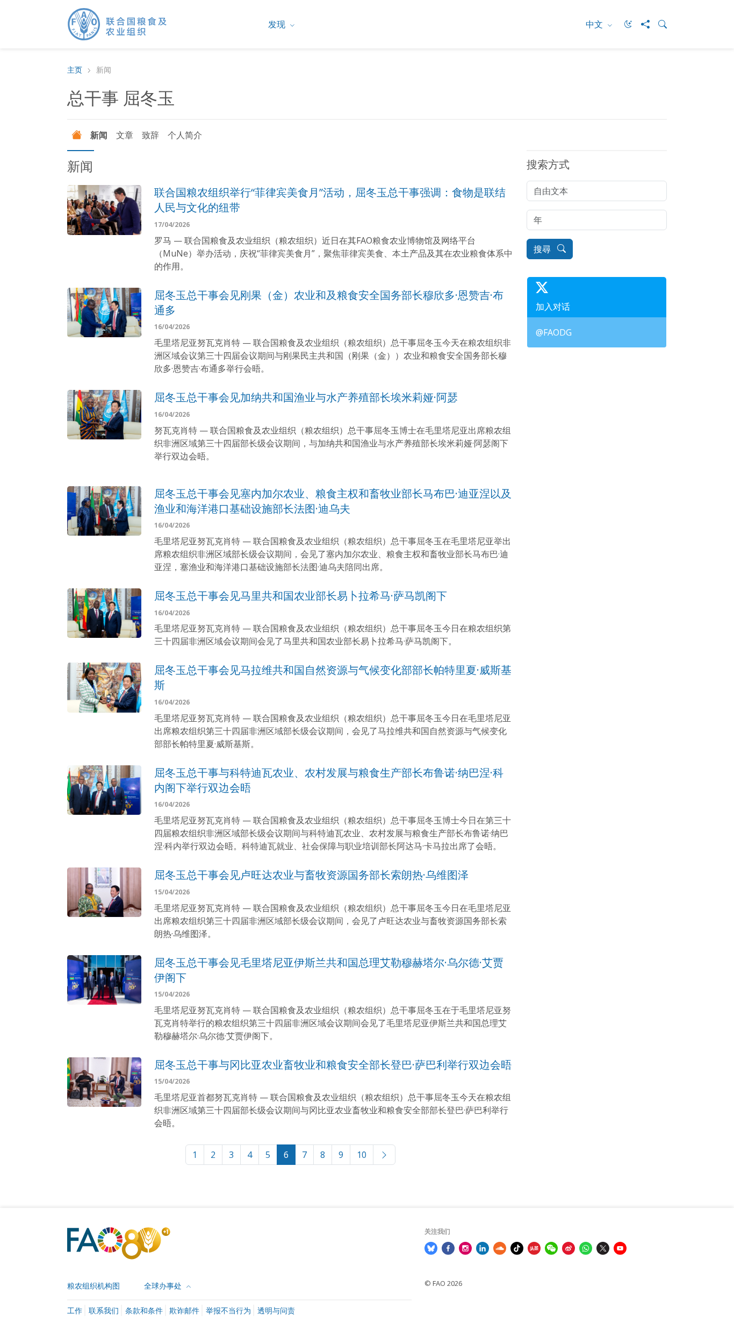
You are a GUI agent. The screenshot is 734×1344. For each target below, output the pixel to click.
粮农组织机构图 (93, 1286)
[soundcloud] (499, 1247)
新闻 (98, 135)
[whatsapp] (585, 1247)
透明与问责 (276, 1310)
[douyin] (516, 1247)
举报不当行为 (228, 1310)
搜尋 (543, 249)
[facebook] (448, 1247)
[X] (602, 1247)
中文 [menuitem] (595, 24)
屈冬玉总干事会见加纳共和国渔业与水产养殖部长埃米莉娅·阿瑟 (306, 397)
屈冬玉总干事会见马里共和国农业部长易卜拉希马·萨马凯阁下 (300, 595)
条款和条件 (144, 1310)
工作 (74, 1310)
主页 (74, 70)
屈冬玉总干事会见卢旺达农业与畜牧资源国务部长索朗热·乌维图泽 (311, 874)
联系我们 (104, 1310)
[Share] (641, 24)
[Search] (658, 24)
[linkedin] (482, 1247)
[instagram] (465, 1247)
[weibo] (568, 1247)
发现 (277, 24)
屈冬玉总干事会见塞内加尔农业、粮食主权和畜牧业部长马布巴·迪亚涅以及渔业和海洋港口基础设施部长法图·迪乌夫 (333, 501)
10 (361, 1155)
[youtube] (620, 1247)
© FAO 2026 (443, 1283)
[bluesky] (430, 1247)
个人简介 (185, 135)
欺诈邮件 (184, 1310)
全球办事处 (164, 1286)
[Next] (384, 1154)
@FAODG (554, 332)
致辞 (150, 135)
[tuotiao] (534, 1247)
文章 (124, 135)
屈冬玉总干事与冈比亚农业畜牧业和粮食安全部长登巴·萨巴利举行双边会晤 (333, 1064)
